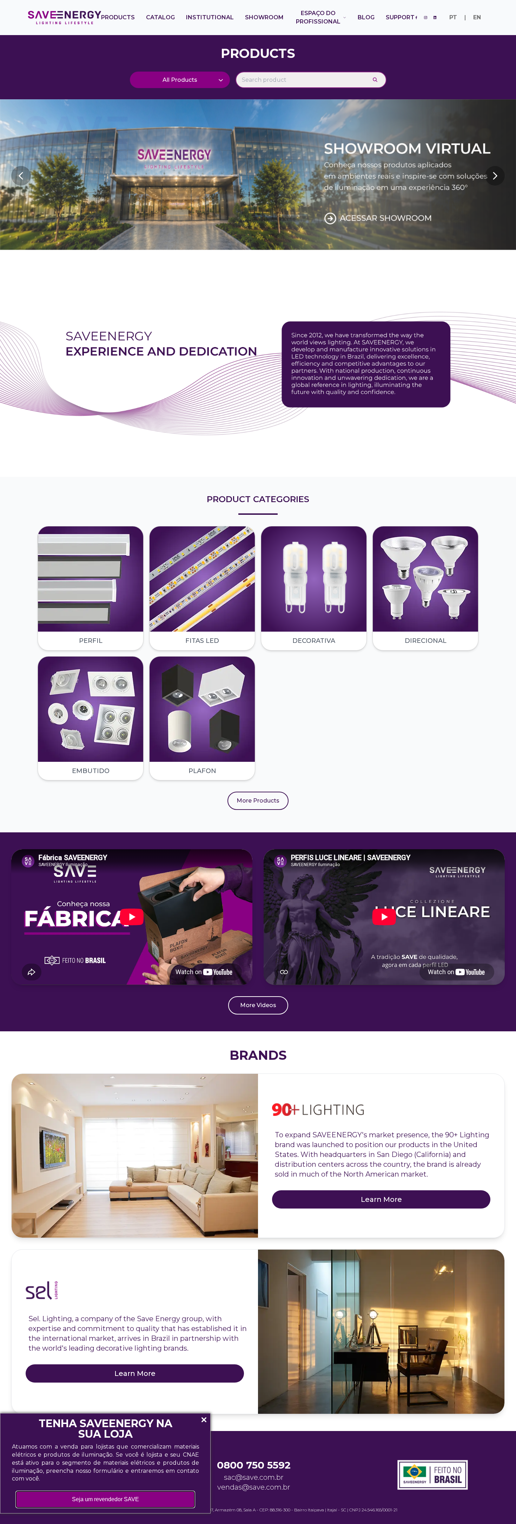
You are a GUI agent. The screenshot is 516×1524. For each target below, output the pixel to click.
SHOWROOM (264, 17)
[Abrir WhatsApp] (498, 1506)
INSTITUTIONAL (210, 17)
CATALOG (160, 17)
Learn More (381, 1199)
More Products (258, 800)
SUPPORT (400, 17)
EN (477, 17)
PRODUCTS (118, 17)
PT (453, 17)
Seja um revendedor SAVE (105, 1499)
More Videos (258, 1005)
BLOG (366, 17)
